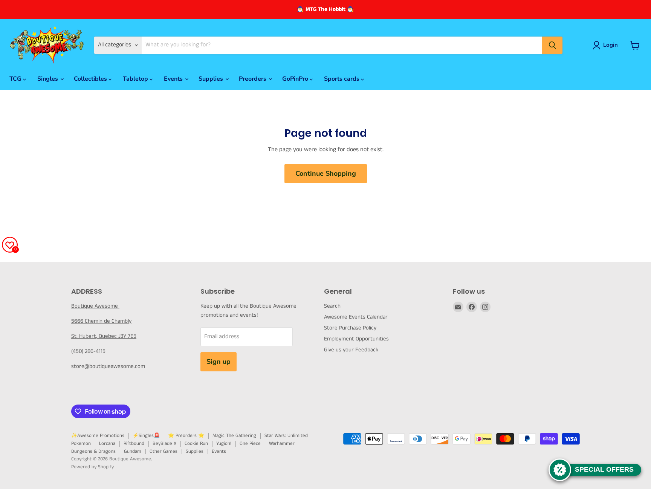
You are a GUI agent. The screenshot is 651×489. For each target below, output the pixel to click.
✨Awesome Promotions (97, 435)
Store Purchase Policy (350, 328)
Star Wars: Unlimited (286, 435)
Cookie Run (196, 443)
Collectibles (91, 79)
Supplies (212, 79)
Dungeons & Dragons (93, 451)
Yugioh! (223, 443)
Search (332, 306)
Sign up (218, 361)
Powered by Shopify (92, 467)
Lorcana (107, 443)
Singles (48, 79)
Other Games (163, 451)
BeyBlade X (164, 443)
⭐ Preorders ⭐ (186, 435)
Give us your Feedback (351, 350)
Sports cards (342, 79)
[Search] (552, 45)
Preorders (253, 79)
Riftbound (134, 443)
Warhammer (282, 443)
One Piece (250, 443)
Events (174, 79)
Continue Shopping (325, 173)
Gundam (132, 451)
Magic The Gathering (234, 435)
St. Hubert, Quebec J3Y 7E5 (103, 336)
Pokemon (81, 443)
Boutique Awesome (95, 306)
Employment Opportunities (356, 339)
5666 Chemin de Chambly (101, 321)
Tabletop (136, 79)
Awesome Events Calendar (356, 317)
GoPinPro (296, 79)
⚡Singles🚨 (146, 435)
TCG (16, 79)
